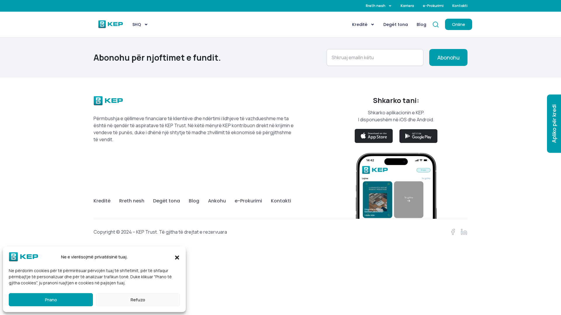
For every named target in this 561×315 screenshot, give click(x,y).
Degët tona (395, 24)
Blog (421, 24)
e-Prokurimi (433, 6)
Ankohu (217, 201)
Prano (51, 300)
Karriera (407, 6)
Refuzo (138, 300)
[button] (177, 257)
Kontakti (460, 6)
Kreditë (360, 24)
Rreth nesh (375, 6)
